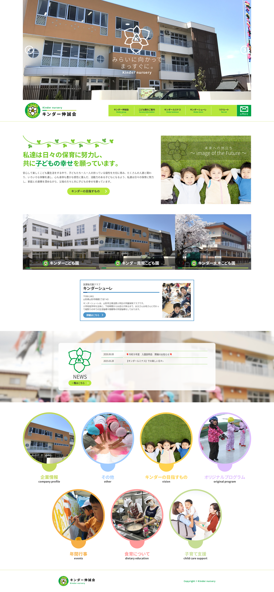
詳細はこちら (92, 315)
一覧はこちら (78, 383)
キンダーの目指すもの (85, 191)
